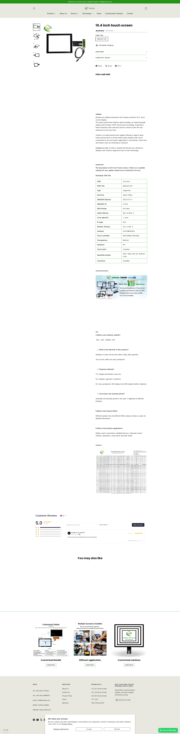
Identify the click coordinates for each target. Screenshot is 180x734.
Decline (117, 729)
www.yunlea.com (45, 710)
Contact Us (66, 692)
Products (51, 13)
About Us (63, 13)
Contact (130, 13)
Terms (64, 699)
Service (74, 13)
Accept (89, 729)
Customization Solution (114, 13)
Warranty (65, 703)
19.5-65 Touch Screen (99, 696)
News (99, 13)
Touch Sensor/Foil (97, 703)
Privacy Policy (67, 696)
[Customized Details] (51, 639)
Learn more (110, 98)
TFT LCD (94, 699)
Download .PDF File (103, 175)
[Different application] (90, 639)
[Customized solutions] (129, 639)
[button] (104, 31)
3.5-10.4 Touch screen (99, 689)
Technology (87, 13)
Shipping (100, 52)
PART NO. (100, 35)
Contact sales (103, 58)
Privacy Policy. (67, 724)
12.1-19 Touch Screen (99, 692)
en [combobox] (63, 515)
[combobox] (103, 525)
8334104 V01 (102, 39)
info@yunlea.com (44, 700)
